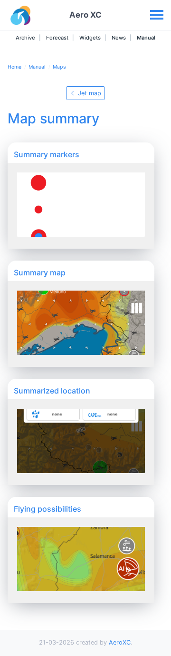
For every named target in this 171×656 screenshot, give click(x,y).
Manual (145, 37)
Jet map (88, 93)
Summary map (40, 272)
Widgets (89, 37)
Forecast (56, 37)
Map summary (53, 118)
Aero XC (85, 15)
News (118, 37)
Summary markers (46, 154)
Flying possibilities (47, 509)
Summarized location (52, 390)
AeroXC (120, 642)
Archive (25, 37)
